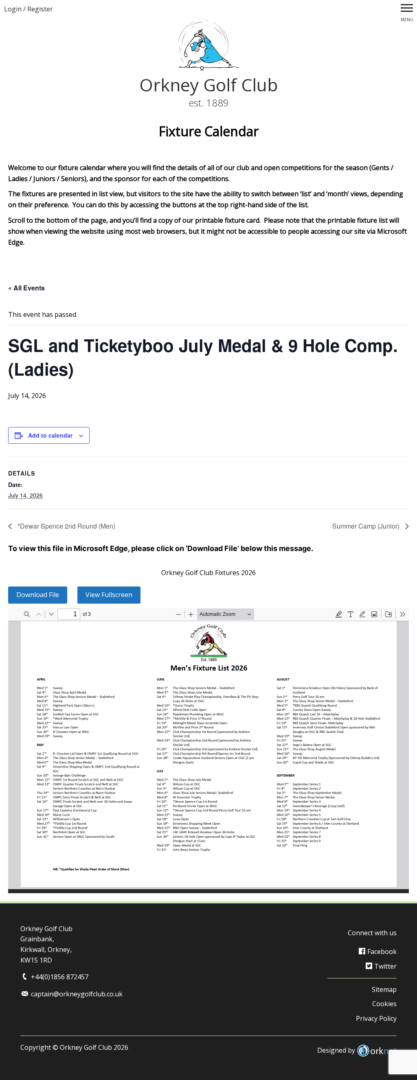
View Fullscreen (109, 594)
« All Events (26, 287)
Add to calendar (50, 435)
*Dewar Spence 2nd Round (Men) (65, 526)
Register (40, 8)
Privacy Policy (376, 1018)
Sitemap (384, 989)
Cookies (384, 1003)
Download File (37, 594)
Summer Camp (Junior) (366, 526)
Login (13, 8)
